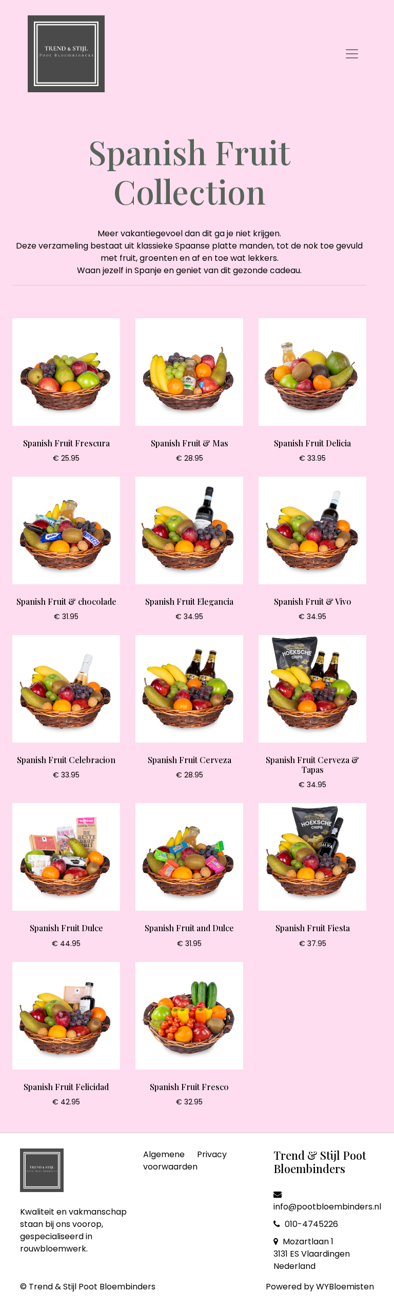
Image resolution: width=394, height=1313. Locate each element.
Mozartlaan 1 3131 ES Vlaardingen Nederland (311, 1254)
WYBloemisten (345, 1287)
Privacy (212, 1154)
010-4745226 (310, 1224)
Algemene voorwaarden (170, 1160)
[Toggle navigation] (352, 54)
